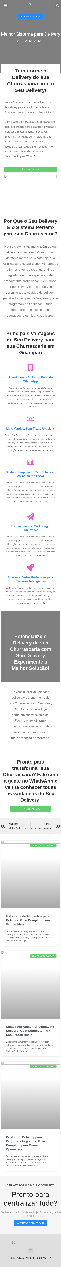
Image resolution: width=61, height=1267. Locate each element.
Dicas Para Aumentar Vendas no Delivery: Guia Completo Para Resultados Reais (30, 1030)
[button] (5, 5)
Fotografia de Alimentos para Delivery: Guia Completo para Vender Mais (28, 920)
